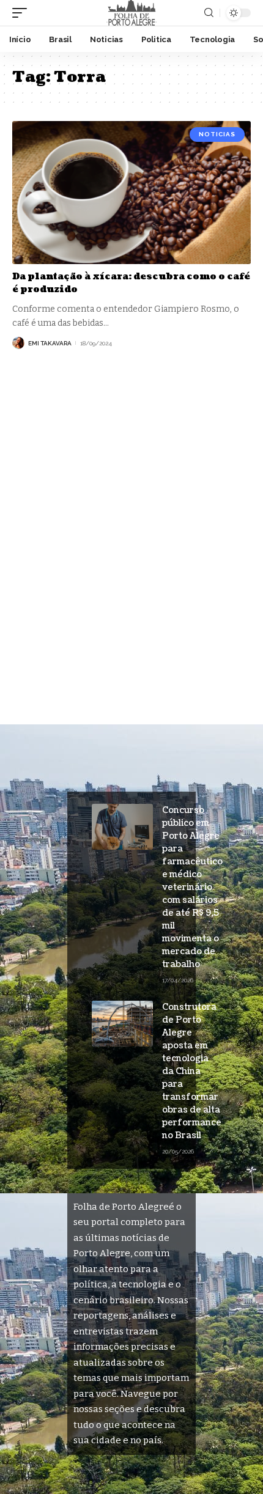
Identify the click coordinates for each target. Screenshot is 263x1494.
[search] (209, 13)
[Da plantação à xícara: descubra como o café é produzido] (131, 192)
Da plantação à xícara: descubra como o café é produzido (131, 283)
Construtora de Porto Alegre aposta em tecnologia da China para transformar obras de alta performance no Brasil (191, 1071)
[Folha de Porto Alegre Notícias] (131, 13)
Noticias (217, 134)
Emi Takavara (50, 343)
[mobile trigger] (22, 13)
